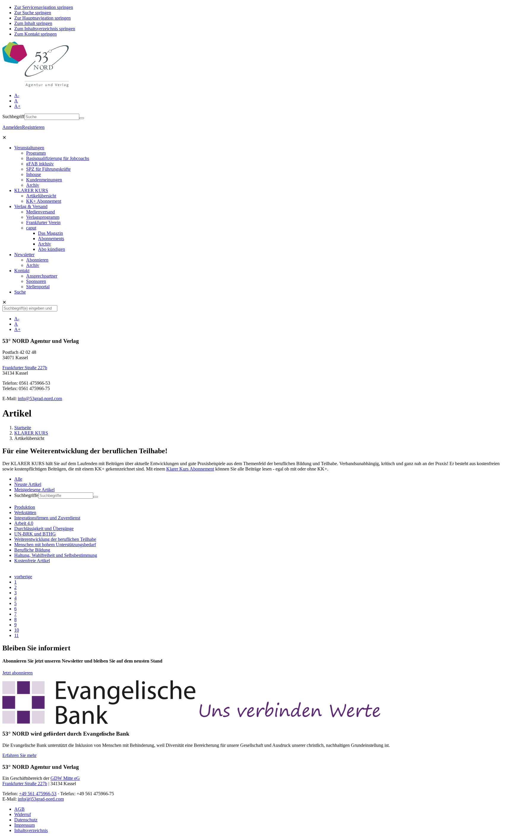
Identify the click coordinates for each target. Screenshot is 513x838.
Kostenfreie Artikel (32, 560)
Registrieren (33, 127)
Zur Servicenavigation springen (43, 7)
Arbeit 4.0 (23, 523)
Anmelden (12, 127)
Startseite (22, 427)
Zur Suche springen (32, 12)
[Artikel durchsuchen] (95, 497)
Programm (36, 153)
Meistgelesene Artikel (34, 489)
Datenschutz (25, 819)
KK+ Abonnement (43, 201)
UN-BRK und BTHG (35, 533)
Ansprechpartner (41, 275)
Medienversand (40, 211)
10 (16, 630)
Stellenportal (38, 286)
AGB (19, 809)
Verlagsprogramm (42, 217)
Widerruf (22, 814)
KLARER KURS (31, 190)
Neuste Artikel (27, 484)
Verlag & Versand (31, 206)
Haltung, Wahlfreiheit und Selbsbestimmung (55, 555)
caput (31, 227)
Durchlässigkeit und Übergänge (44, 528)
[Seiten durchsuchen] (81, 118)
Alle (18, 478)
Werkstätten (25, 512)
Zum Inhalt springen (33, 23)
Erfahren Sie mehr (19, 755)
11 (16, 635)
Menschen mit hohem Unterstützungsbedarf (55, 544)
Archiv (32, 185)
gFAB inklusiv (40, 163)
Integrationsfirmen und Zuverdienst (47, 517)
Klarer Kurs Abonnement (190, 468)
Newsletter (24, 254)
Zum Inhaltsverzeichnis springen (44, 28)
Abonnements (51, 238)
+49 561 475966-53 (37, 793)
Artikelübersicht (41, 195)
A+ (17, 106)
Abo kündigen (51, 249)
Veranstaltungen (29, 147)
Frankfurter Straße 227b (24, 367)
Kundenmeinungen (44, 179)
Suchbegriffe (26, 495)
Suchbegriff (13, 116)
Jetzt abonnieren (17, 672)
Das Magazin (50, 233)
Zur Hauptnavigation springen (42, 17)
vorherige (23, 576)
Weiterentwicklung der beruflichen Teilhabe (55, 539)
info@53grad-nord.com (40, 398)
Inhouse (33, 174)
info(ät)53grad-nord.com (41, 798)
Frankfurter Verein (43, 222)
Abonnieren (37, 259)
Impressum (24, 825)
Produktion (24, 507)
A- (16, 95)
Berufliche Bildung (32, 549)
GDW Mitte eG (65, 778)
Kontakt (21, 270)
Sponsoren (36, 281)
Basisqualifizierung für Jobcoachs (57, 158)
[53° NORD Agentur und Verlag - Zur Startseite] (35, 85)
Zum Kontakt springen (35, 34)
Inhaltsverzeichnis (31, 830)
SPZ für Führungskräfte (48, 169)
